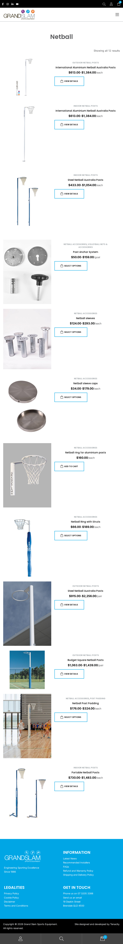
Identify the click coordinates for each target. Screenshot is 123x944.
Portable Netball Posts (85, 772)
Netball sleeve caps (85, 383)
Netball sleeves (85, 318)
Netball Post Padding (85, 703)
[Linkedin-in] (12, 4)
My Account (20, 939)
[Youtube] (17, 4)
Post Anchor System (85, 252)
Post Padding (97, 698)
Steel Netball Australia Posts (85, 180)
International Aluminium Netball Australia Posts (86, 67)
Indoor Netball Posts (86, 106)
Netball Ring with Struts (85, 521)
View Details (71, 81)
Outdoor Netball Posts (85, 62)
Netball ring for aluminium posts (85, 452)
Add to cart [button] (71, 466)
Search (61, 939)
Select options (72, 265)
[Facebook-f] (3, 4)
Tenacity (114, 924)
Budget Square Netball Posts (86, 660)
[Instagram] (7, 4)
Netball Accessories (75, 244)
